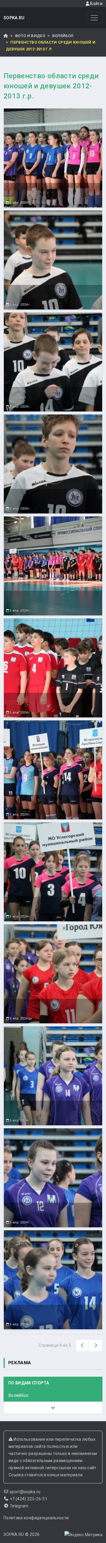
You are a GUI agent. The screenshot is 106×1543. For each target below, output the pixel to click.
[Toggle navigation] (94, 18)
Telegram (19, 1506)
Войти (95, 3)
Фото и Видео (30, 35)
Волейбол (63, 35)
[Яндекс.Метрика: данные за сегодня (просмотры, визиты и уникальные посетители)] (83, 1534)
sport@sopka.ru (25, 1491)
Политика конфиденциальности (36, 1517)
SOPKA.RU (14, 17)
